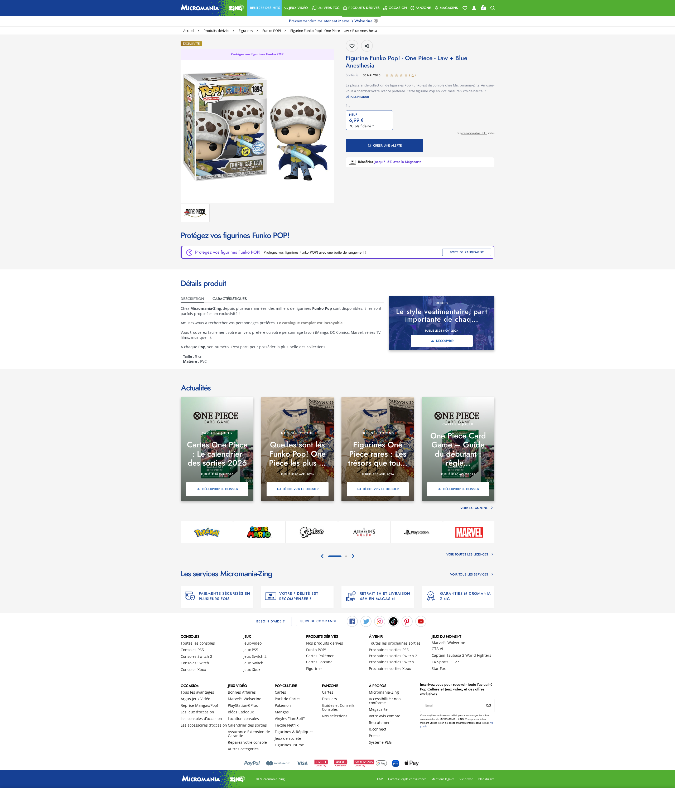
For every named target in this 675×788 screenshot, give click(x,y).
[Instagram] (379, 620)
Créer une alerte (387, 145)
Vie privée (466, 779)
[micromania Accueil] (211, 8)
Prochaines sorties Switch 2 (393, 655)
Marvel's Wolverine (448, 642)
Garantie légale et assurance (407, 779)
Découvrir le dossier (220, 489)
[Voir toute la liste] (465, 8)
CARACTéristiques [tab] (230, 298)
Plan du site (486, 779)
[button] (264, 8)
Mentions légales (442, 779)
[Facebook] (352, 620)
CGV (380, 779)
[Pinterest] (407, 620)
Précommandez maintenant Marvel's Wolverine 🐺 (334, 20)
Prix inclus (475, 133)
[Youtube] (420, 620)
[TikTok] (393, 620)
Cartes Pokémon (320, 655)
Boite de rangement (467, 252)
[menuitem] (264, 8)
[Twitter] (366, 620)
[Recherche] (492, 8)
